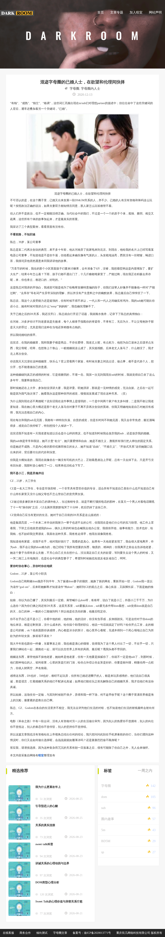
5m (103, 830)
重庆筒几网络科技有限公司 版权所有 (139, 932)
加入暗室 (136, 12)
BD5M (105, 841)
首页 (100, 12)
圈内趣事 (107, 819)
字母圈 (74, 88)
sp (102, 852)
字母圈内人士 (90, 88)
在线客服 (8, 932)
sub (103, 808)
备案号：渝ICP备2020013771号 (92, 932)
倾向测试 (41, 932)
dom (104, 797)
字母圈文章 (60, 932)
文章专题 (116, 12)
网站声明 (155, 12)
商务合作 (25, 932)
